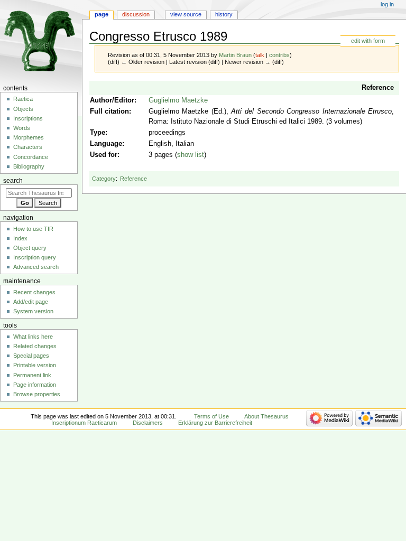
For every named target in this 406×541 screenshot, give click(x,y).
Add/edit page (30, 302)
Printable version (34, 365)
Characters (27, 147)
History (224, 14)
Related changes (35, 346)
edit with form (368, 41)
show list (190, 154)
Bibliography (28, 166)
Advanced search (36, 267)
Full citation (109, 111)
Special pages (31, 355)
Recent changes (34, 292)
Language (106, 143)
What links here (33, 336)
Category (104, 178)
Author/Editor (112, 100)
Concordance (30, 157)
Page (101, 14)
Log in (387, 4)
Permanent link (32, 375)
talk (259, 55)
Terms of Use (211, 416)
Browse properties (36, 394)
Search (13, 181)
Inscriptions (28, 118)
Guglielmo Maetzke (178, 100)
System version (33, 311)
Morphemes (28, 137)
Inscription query (34, 257)
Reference (378, 87)
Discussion (136, 14)
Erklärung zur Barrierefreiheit (215, 422)
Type (97, 132)
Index (20, 238)
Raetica (23, 99)
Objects (23, 109)
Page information (34, 384)
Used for (103, 154)
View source (185, 14)
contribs (279, 55)
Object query (30, 248)
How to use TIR (33, 229)
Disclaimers (148, 422)
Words (21, 128)
